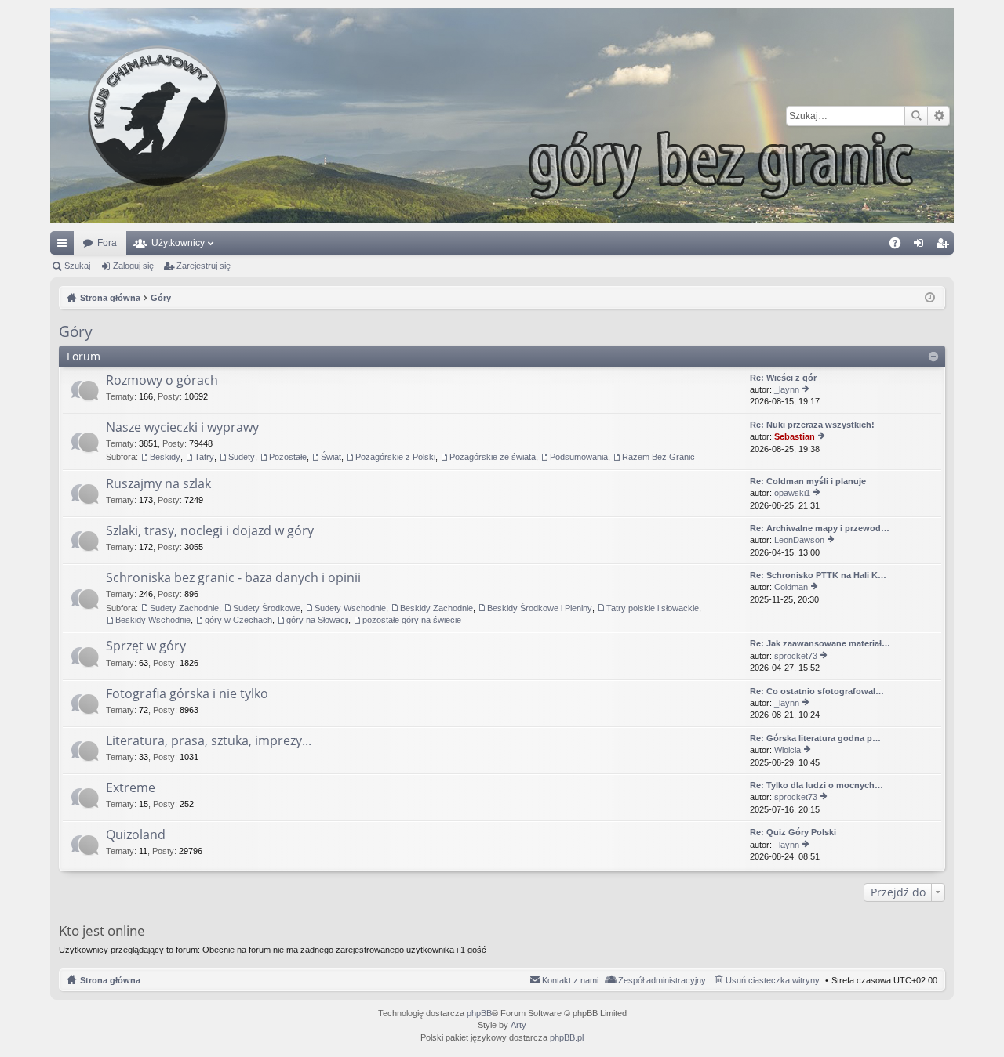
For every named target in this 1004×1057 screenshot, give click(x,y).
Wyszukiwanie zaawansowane (938, 116)
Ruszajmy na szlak (158, 484)
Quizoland (136, 835)
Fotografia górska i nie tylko (187, 694)
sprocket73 (795, 656)
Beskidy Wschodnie (153, 619)
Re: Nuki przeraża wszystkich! (812, 424)
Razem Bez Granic (658, 457)
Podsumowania (579, 457)
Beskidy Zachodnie (436, 608)
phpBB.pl (567, 1037)
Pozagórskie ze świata (492, 457)
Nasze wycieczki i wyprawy (182, 428)
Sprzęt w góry (146, 646)
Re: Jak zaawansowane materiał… (820, 643)
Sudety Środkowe (266, 608)
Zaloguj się (133, 265)
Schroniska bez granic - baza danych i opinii (233, 578)
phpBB (479, 1013)
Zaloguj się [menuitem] (921, 246)
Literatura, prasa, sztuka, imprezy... (208, 741)
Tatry (204, 457)
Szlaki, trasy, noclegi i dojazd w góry (210, 531)
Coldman (791, 587)
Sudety (241, 457)
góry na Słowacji (317, 619)
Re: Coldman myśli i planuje (808, 481)
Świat (331, 457)
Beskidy (165, 457)
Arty (518, 1025)
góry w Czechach (238, 619)
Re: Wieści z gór (783, 377)
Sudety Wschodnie (350, 608)
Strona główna (110, 980)
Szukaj (916, 116)
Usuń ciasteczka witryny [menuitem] (773, 980)
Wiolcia (787, 750)
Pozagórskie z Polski (395, 457)
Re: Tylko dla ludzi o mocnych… (816, 785)
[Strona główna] (502, 115)
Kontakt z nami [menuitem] (570, 980)
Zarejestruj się (203, 265)
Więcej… (65, 246)
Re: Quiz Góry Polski (793, 832)
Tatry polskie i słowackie (652, 608)
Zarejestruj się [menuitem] (945, 246)
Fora (107, 242)
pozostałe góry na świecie (411, 619)
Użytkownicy (178, 242)
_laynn (786, 389)
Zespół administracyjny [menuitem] (662, 980)
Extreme (130, 788)
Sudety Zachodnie (184, 608)
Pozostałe (288, 457)
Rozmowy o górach (162, 381)
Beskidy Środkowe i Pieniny (539, 608)
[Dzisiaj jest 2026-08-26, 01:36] (930, 297)
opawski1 (792, 493)
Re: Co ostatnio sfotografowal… (817, 691)
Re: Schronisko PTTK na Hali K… (818, 575)
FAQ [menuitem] (900, 246)
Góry (76, 331)
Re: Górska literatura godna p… (815, 738)
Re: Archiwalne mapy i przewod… (819, 528)
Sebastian (794, 436)
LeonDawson (799, 540)
